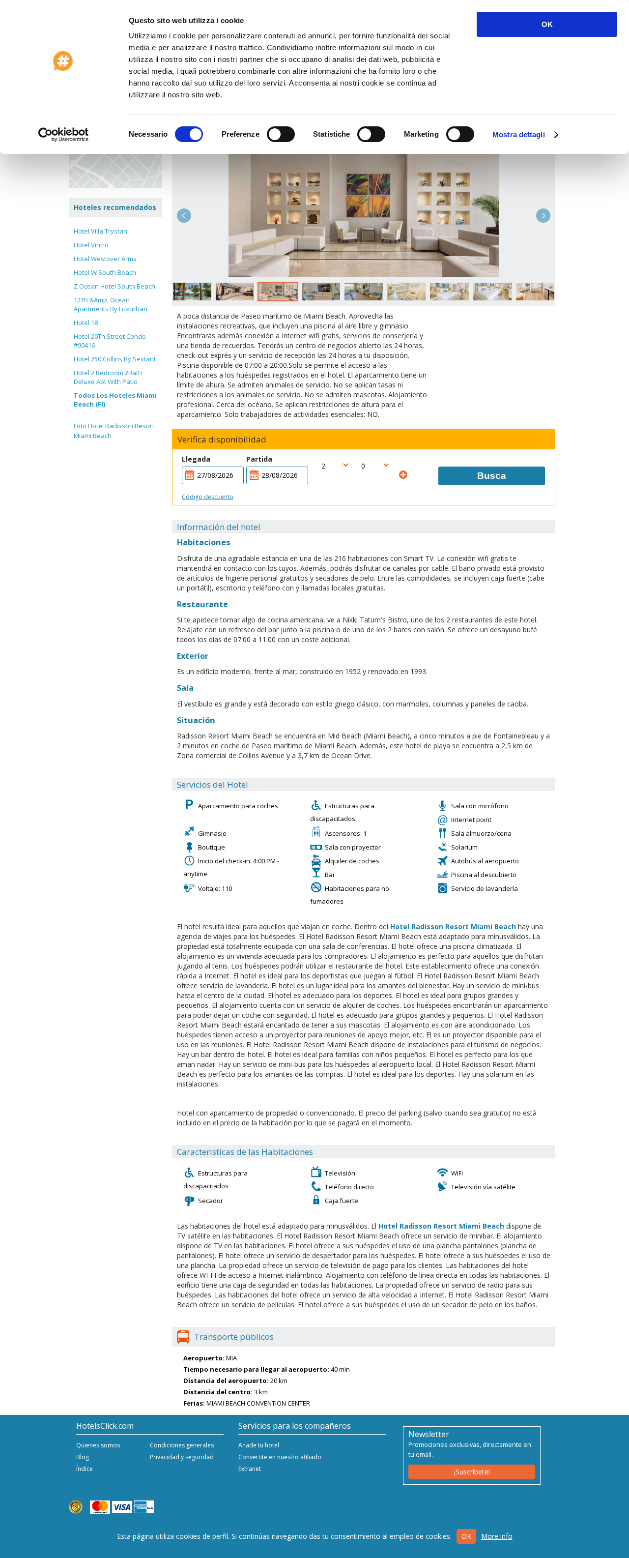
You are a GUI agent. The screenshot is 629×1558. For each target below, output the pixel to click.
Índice (84, 1469)
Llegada (196, 459)
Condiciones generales (182, 1445)
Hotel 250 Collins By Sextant (115, 358)
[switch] (281, 134)
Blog (82, 1457)
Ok (466, 1536)
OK (547, 24)
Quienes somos (98, 1445)
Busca (491, 475)
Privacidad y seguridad (182, 1457)
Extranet (249, 1469)
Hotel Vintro (91, 244)
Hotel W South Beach (105, 272)
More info (497, 1536)
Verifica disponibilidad (221, 439)
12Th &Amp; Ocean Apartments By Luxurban (110, 304)
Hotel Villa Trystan (100, 231)
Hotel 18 (86, 322)
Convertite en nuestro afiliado (279, 1457)
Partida (259, 459)
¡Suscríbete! (472, 1471)
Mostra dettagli (518, 134)
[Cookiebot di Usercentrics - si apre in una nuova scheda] (64, 134)
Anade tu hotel (258, 1445)
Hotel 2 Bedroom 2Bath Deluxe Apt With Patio (108, 377)
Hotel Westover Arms (105, 258)
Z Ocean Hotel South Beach (114, 286)
